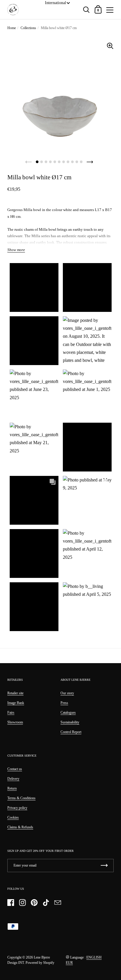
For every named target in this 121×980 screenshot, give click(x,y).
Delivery (13, 779)
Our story (67, 693)
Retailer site (15, 693)
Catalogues (68, 712)
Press (64, 703)
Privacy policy (17, 808)
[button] (33, 287)
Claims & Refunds (20, 827)
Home (11, 28)
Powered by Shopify (40, 963)
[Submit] (104, 865)
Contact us (14, 769)
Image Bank (15, 703)
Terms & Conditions (21, 798)
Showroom (15, 722)
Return (12, 788)
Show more (16, 250)
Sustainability (69, 722)
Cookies (13, 817)
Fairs (10, 712)
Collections (28, 28)
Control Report (70, 732)
